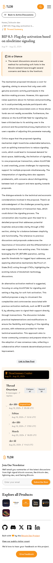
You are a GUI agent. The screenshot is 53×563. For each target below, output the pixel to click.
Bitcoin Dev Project (30, 536)
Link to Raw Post (26, 361)
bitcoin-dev (14, 22)
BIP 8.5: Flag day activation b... (19, 26)
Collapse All (29, 390)
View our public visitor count (16, 541)
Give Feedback (26, 554)
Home (4, 22)
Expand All (42, 390)
